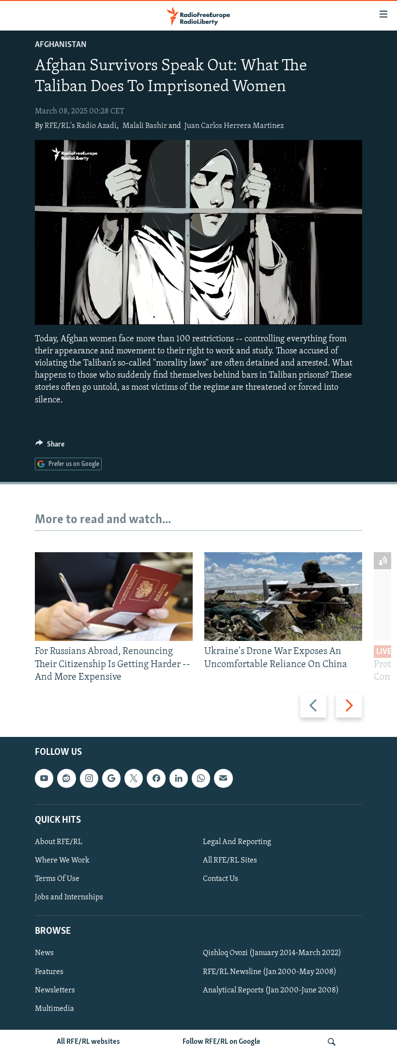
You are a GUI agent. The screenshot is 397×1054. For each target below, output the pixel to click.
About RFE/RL (58, 842)
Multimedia (54, 1009)
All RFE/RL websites (88, 1042)
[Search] (331, 1042)
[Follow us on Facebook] (156, 778)
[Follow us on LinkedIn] (178, 778)
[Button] (49, 446)
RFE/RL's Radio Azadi (81, 126)
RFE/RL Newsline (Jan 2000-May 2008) (269, 972)
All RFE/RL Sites (230, 860)
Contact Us (220, 879)
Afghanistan (61, 45)
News (44, 954)
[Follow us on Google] (111, 778)
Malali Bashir (144, 126)
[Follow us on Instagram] (89, 778)
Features (49, 972)
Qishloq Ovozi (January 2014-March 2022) (272, 954)
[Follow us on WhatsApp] (201, 778)
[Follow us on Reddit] (66, 778)
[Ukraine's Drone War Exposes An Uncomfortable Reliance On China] (283, 596)
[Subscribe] (223, 778)
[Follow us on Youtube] (44, 778)
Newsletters (55, 990)
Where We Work (62, 860)
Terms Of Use (57, 879)
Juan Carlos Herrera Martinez (234, 126)
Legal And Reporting (237, 842)
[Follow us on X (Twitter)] (133, 778)
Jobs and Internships (69, 897)
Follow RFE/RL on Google (221, 1042)
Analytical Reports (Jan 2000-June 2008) (271, 990)
